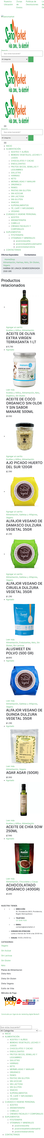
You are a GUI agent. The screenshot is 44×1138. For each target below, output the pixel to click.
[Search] (30, 59)
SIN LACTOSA (17, 196)
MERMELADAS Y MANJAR (23, 181)
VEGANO (15, 211)
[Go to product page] (24, 307)
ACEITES (15, 217)
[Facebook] (41, 10)
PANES (14, 187)
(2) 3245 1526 (21, 920)
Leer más (10, 389)
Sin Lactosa (18, 645)
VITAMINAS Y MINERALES (23, 238)
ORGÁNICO (16, 184)
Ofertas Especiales (9, 255)
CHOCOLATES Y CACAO (22, 160)
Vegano (9, 517)
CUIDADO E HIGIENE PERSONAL (21, 214)
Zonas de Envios (19, 4)
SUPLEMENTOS (13, 232)
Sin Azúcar (6, 950)
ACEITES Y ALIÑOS (20, 152)
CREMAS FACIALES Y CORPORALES (26, 1114)
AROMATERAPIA (18, 220)
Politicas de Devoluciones (32, 3)
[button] (4, 50)
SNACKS (15, 202)
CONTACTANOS (13, 250)
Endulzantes (24, 642)
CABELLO (15, 223)
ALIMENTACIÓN (13, 149)
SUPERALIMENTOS (20, 205)
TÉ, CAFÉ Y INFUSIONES (22, 208)
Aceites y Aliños (13, 330)
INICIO (9, 146)
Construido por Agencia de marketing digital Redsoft (20, 1014)
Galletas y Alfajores (28, 514)
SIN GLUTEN (17, 199)
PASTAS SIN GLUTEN (21, 190)
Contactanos (30, 255)
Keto (37, 392)
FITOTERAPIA (17, 235)
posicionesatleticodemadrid (29, 244)
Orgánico (10, 395)
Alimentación (28, 330)
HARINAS (15, 175)
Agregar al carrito (14, 327)
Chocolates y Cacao (28, 881)
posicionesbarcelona (25, 247)
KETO (13, 178)
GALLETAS (16, 172)
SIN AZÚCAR (17, 193)
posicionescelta (23, 241)
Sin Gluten (20, 395)
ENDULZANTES (18, 163)
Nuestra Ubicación (8, 3)
